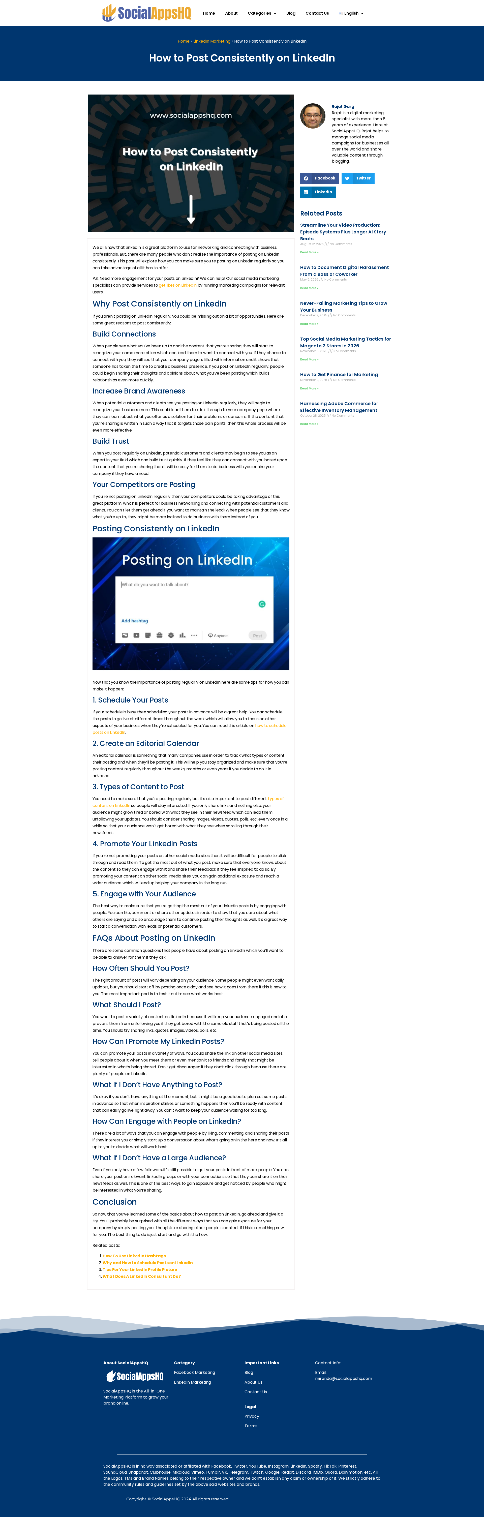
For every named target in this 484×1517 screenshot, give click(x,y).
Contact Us (317, 13)
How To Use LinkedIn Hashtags (134, 1256)
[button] (319, 178)
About (231, 13)
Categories (259, 13)
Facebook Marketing (194, 1372)
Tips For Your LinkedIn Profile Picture (140, 1269)
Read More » (309, 252)
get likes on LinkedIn (178, 285)
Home (209, 13)
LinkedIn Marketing (211, 41)
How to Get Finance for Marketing (339, 374)
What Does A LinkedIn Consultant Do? (142, 1276)
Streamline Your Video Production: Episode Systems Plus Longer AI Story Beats (343, 232)
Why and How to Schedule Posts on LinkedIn (148, 1263)
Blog (290, 13)
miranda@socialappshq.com (343, 1378)
